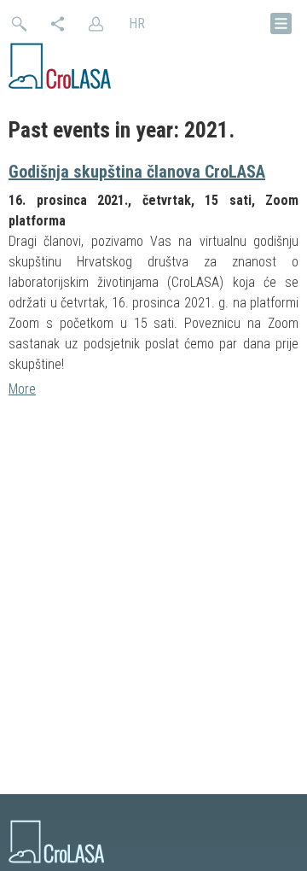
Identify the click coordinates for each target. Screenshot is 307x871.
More (22, 389)
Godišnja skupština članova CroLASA (137, 171)
